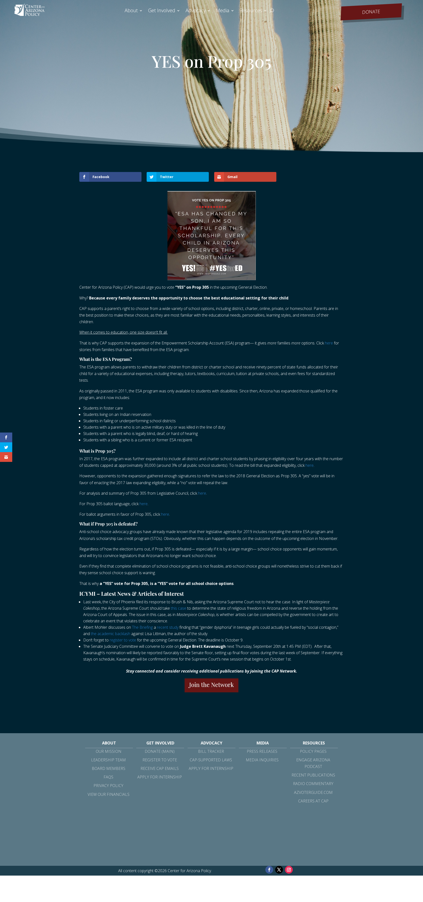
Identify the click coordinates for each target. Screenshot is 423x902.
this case (178, 608)
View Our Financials (108, 794)
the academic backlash (110, 633)
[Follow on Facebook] (269, 870)
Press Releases (262, 751)
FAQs (108, 777)
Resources (251, 11)
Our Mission (108, 751)
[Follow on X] (279, 870)
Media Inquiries (262, 760)
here (329, 343)
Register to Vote (159, 760)
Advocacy (196, 11)
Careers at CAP (313, 801)
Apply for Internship (159, 777)
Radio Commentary (313, 783)
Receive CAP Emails (160, 768)
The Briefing (142, 627)
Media (222, 11)
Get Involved (161, 11)
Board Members (108, 768)
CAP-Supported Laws (211, 760)
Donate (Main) (160, 751)
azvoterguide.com (313, 792)
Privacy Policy (108, 785)
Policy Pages (313, 751)
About (131, 11)
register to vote (123, 640)
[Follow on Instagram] (289, 870)
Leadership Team (108, 760)
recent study (167, 627)
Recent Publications (313, 775)
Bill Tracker (211, 751)
